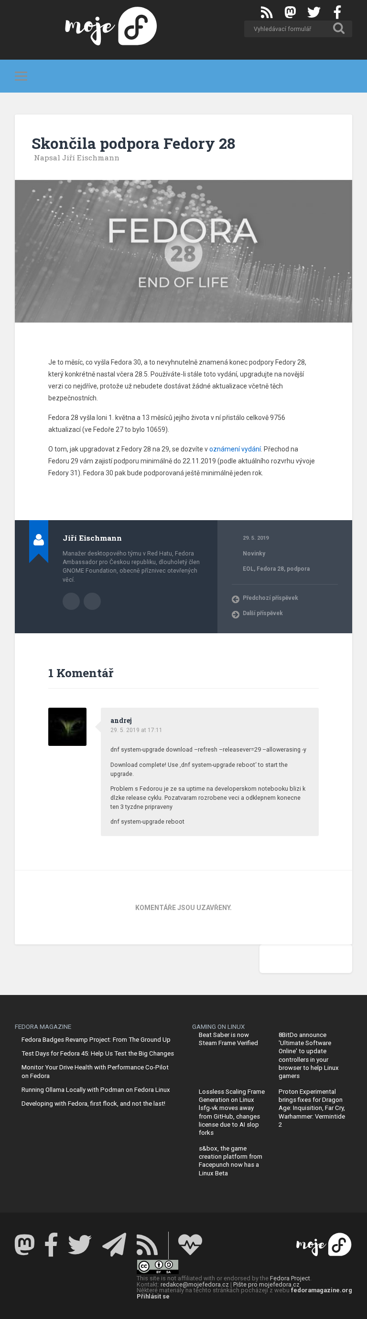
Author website (92, 601)
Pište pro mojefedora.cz (266, 1284)
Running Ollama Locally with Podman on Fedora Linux (96, 1089)
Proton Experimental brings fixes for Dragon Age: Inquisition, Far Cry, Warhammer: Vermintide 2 (312, 1108)
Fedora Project (290, 1278)
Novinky (254, 553)
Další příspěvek (263, 613)
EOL (248, 568)
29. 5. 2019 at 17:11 (136, 730)
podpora (298, 568)
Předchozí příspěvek (270, 598)
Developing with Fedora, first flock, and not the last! (93, 1103)
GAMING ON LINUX (218, 1026)
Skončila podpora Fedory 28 (133, 143)
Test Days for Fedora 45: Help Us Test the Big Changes (98, 1053)
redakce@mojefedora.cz (195, 1284)
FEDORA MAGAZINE (43, 1026)
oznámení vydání (235, 449)
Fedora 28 (270, 568)
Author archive (71, 601)
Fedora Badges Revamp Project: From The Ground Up (96, 1039)
